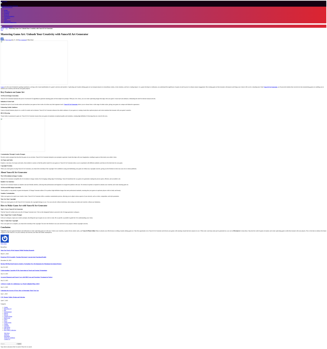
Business (7, 12)
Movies (6, 315)
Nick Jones (8, 40)
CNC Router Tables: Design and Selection (13, 297)
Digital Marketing (10, 22)
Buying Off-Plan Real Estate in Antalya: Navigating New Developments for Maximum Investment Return (31, 264)
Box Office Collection (10, 330)
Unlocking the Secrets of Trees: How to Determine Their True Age (20, 290)
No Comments (22, 40)
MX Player (7, 328)
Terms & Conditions (9, 337)
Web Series (7, 327)
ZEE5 (5, 19)
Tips (6, 28)
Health (6, 15)
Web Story (7, 333)
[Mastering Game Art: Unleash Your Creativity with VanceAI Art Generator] (34, 84)
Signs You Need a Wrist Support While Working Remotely (17, 250)
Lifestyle (7, 21)
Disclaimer (7, 336)
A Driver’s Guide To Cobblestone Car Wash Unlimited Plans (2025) (20, 284)
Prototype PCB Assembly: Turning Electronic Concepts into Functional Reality (23, 257)
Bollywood (7, 318)
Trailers (6, 324)
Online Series (7, 322)
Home (6, 10)
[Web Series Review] (7, 7)
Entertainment (9, 16)
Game (2, 87)
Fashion (6, 13)
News (5, 321)
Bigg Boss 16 (7, 308)
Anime (6, 307)
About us (6, 334)
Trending (7, 18)
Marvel (6, 313)
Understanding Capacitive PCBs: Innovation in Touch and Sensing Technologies (24, 270)
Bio (5, 310)
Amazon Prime (8, 316)
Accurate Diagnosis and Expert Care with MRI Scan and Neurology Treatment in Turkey (27, 277)
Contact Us (7, 339)
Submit (19, 343)
